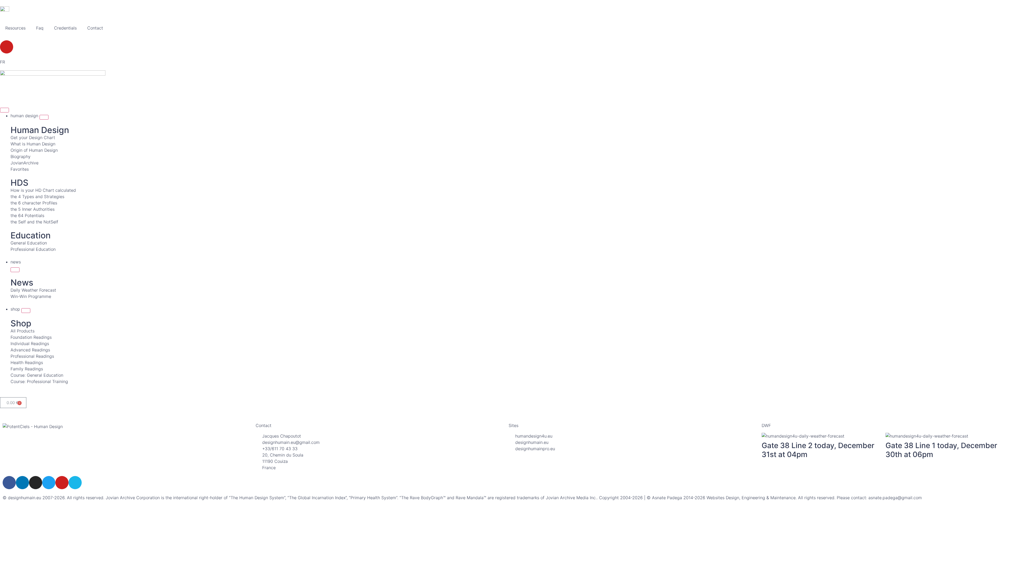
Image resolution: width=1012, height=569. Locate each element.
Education (31, 235)
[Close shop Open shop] (25, 310)
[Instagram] (35, 482)
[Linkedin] (22, 482)
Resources (15, 28)
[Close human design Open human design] (44, 117)
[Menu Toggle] (4, 110)
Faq (39, 28)
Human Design (40, 130)
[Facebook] (9, 482)
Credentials (65, 28)
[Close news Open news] (15, 269)
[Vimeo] (75, 482)
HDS (19, 183)
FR (2, 62)
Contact (95, 28)
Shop (21, 323)
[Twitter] (48, 482)
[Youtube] (6, 46)
